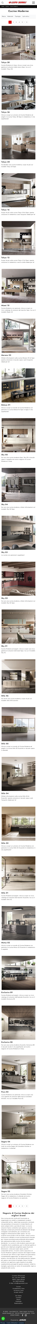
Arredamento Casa (18, 1288)
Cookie (9, 1323)
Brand (18, 1299)
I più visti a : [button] (26, 16)
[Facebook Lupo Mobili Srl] (22, 1315)
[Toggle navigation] (33, 2)
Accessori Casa (18, 1290)
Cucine (7, 6)
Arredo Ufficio (18, 1292)
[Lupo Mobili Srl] (18, 2)
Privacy (3, 1323)
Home (2, 6)
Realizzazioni (18, 1303)
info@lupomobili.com (21, 1283)
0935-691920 (19, 1281)
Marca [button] (4, 16)
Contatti (18, 1297)
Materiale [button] (10, 16)
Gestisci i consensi (18, 1323)
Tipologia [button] (18, 16)
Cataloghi (19, 1301)
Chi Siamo (18, 1296)
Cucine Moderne (14, 6)
